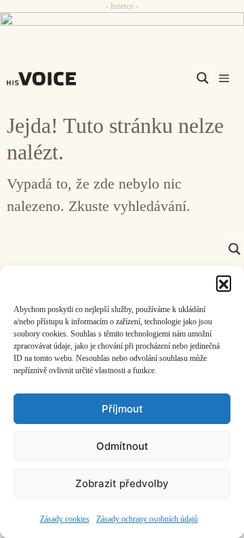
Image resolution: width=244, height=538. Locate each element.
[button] (223, 283)
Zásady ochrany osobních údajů (147, 519)
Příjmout (122, 408)
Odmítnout (122, 446)
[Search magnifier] (202, 78)
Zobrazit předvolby (122, 483)
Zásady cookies (64, 519)
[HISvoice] (45, 78)
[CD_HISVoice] (122, 23)
